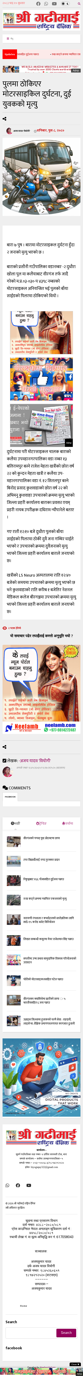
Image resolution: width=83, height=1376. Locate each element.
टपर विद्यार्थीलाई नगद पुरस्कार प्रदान (41, 859)
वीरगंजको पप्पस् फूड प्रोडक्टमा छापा (41, 838)
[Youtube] (54, 4)
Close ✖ (75, 1364)
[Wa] (46, 4)
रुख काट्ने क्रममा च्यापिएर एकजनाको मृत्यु (62, 54)
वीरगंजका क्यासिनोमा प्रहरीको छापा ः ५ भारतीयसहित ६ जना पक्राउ (44, 1000)
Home (23, 1306)
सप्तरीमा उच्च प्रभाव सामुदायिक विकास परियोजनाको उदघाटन (49, 960)
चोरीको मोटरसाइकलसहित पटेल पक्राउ (43, 979)
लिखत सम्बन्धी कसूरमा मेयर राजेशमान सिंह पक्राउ (48, 939)
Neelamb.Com (48, 1367)
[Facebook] (38, 4)
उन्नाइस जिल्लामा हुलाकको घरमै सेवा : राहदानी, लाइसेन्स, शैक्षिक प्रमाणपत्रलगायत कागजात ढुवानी (49, 1021)
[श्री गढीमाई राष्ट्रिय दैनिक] (42, 29)
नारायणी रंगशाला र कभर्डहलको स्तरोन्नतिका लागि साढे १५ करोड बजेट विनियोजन (48, 920)
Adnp (76, 70)
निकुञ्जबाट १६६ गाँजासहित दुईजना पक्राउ (43, 879)
